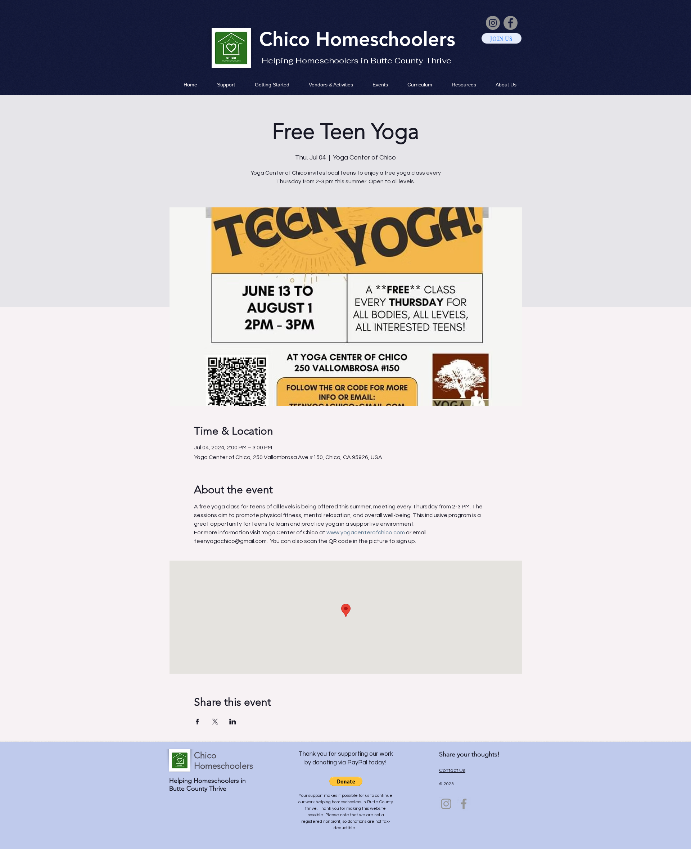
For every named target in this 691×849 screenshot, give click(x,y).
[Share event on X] (215, 721)
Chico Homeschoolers (223, 760)
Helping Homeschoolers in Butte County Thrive (356, 60)
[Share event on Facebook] (197, 721)
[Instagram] (493, 23)
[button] (345, 781)
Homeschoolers (385, 39)
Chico (287, 39)
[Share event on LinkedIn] (232, 721)
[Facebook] (510, 23)
